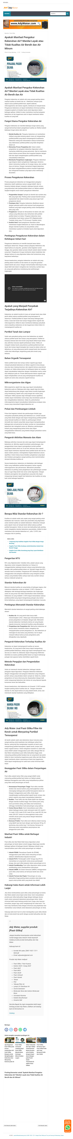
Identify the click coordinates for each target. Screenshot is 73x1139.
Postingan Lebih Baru (10, 1125)
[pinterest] (15, 1029)
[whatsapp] (20, 1029)
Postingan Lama (42, 1125)
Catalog (11, 1013)
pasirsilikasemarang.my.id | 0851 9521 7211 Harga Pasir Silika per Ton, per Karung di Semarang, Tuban (39, 1135)
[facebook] (6, 1029)
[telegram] (25, 1029)
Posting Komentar (26, 52)
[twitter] (11, 1029)
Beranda (5, 2)
